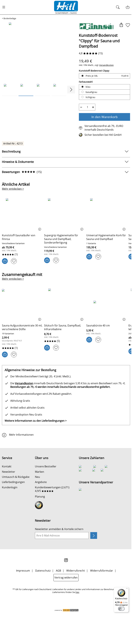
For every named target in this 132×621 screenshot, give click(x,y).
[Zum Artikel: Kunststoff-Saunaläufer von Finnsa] (22, 214)
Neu (37, 477)
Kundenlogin (9, 487)
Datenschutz (43, 570)
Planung (40, 496)
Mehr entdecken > (13, 189)
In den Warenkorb (104, 117)
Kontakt (6, 466)
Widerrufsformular (101, 570)
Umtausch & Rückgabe (15, 477)
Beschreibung (11, 151)
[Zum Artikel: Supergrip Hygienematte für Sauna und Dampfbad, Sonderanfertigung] (64, 214)
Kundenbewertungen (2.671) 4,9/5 (52, 489)
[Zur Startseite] (66, 7)
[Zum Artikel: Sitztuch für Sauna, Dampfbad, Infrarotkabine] (64, 304)
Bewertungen (22, 172)
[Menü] (127, 589)
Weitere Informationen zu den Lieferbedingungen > (36, 420)
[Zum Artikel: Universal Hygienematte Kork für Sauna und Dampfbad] (106, 214)
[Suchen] (118, 7)
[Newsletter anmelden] (93, 535)
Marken (39, 471)
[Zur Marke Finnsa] (96, 26)
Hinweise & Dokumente (18, 162)
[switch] (121, 609)
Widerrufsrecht (75, 570)
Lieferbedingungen (13, 482)
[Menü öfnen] (5, 7)
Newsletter (8, 471)
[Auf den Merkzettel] (127, 25)
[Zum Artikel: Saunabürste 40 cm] (106, 304)
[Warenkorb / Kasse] (127, 7)
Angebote (41, 482)
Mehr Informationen (21, 434)
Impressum (23, 570)
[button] (121, 25)
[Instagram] (66, 560)
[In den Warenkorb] (5, 261)
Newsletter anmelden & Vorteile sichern (59, 529)
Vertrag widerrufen (66, 577)
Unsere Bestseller (45, 466)
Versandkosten (106, 65)
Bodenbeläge (10, 18)
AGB (58, 570)
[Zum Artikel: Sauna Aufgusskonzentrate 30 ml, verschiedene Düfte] (22, 304)
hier (77, 592)
